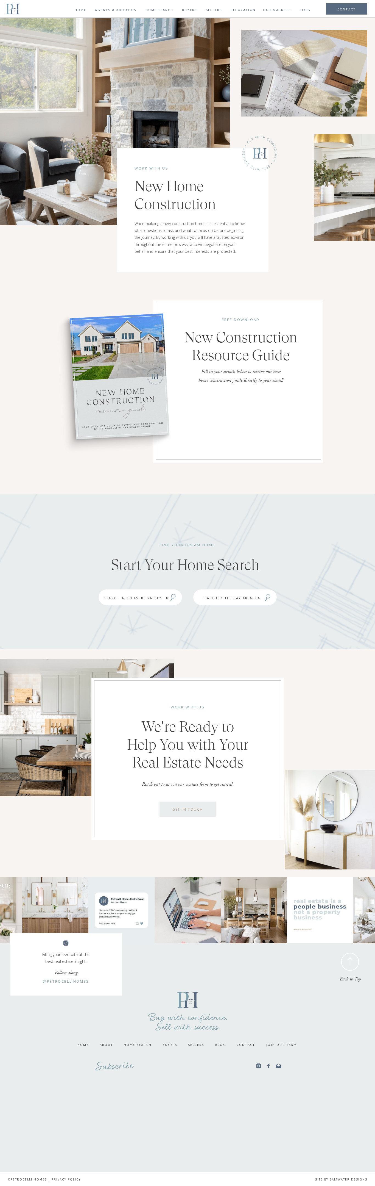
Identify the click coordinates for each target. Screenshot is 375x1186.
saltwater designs (348, 1179)
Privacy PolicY (66, 1179)
